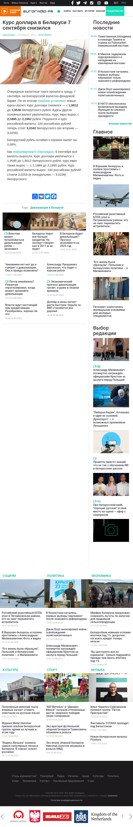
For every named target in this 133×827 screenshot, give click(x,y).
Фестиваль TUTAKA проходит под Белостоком (109, 725)
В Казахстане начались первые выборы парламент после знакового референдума (114, 76)
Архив (85, 776)
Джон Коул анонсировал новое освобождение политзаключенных (114, 92)
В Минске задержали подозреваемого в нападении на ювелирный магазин (112, 58)
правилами (112, 796)
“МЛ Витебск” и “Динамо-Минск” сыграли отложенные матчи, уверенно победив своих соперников (65, 711)
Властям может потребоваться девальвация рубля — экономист (14, 241)
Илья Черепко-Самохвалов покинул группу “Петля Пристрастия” (108, 710)
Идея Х (33, 3)
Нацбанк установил (52, 101)
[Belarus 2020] (40, 816)
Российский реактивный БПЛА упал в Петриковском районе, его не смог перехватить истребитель (110, 220)
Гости (6, 3)
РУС (124, 3)
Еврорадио (9, 35)
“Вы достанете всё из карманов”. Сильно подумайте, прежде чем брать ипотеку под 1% (110, 656)
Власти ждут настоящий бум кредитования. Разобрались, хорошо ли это (21, 309)
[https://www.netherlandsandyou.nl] (80, 816)
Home (58, 11)
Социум (9, 576)
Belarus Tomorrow (20, 3)
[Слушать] (99, 501)
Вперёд (130, 816)
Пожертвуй (46, 776)
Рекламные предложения (68, 780)
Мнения (100, 11)
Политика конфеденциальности (66, 800)
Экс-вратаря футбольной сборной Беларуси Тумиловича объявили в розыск (66, 729)
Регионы (73, 776)
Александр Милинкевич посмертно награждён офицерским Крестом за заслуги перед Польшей (109, 375)
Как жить (78, 11)
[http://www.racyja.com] (107, 816)
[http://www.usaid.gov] (120, 816)
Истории (89, 11)
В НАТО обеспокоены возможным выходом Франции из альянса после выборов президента (112, 109)
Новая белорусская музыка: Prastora (108, 738)
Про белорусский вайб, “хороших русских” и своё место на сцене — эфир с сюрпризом (109, 510)
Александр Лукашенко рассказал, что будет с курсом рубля (62, 267)
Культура (10, 670)
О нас (91, 780)
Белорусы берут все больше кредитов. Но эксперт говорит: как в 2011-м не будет (43, 241)
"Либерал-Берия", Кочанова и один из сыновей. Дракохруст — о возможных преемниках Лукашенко (111, 419)
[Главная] (38, 11)
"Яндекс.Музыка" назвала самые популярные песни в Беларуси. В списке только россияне (20, 747)
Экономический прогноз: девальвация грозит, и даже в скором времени (63, 286)
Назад (2, 816)
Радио (60, 776)
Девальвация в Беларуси (46, 207)
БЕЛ (116, 3)
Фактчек (43, 3)
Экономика (44, 35)
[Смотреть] (6, 233)
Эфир (52, 3)
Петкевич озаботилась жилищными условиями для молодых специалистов (109, 311)
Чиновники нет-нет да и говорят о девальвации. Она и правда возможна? (21, 267)
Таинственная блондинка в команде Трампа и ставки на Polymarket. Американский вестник (114, 41)
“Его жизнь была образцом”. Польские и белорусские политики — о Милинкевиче (110, 266)
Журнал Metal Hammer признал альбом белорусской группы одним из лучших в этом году (21, 728)
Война (67, 11)
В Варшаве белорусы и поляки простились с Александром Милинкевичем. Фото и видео (108, 172)
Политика (55, 576)
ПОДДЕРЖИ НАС (115, 11)
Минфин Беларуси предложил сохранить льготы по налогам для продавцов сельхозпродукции (110, 617)
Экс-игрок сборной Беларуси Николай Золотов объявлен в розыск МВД (65, 745)
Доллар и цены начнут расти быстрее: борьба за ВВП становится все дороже (64, 306)
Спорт (52, 670)
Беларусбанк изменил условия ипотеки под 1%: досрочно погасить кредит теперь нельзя (110, 637)
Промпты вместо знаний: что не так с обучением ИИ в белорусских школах (110, 465)
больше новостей (120, 123)
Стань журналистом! (24, 776)
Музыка (98, 670)
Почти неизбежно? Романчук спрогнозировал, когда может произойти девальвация (20, 287)
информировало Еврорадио (33, 151)
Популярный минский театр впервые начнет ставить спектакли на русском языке (21, 710)
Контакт (45, 780)
